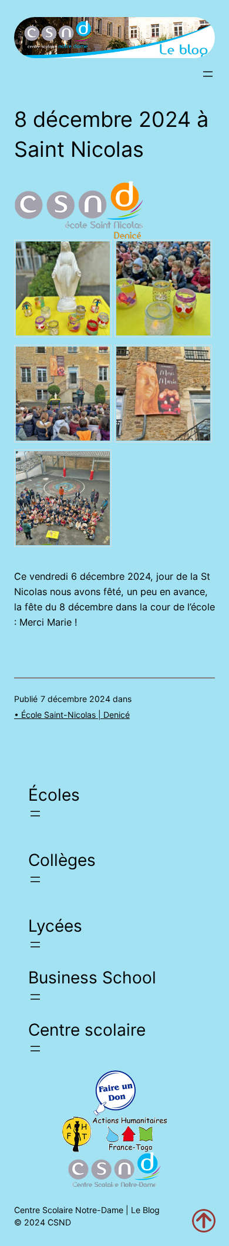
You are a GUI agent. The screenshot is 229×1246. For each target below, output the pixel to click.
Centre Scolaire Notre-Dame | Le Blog (87, 1210)
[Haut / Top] (203, 1220)
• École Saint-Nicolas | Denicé (72, 715)
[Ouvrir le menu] (208, 74)
